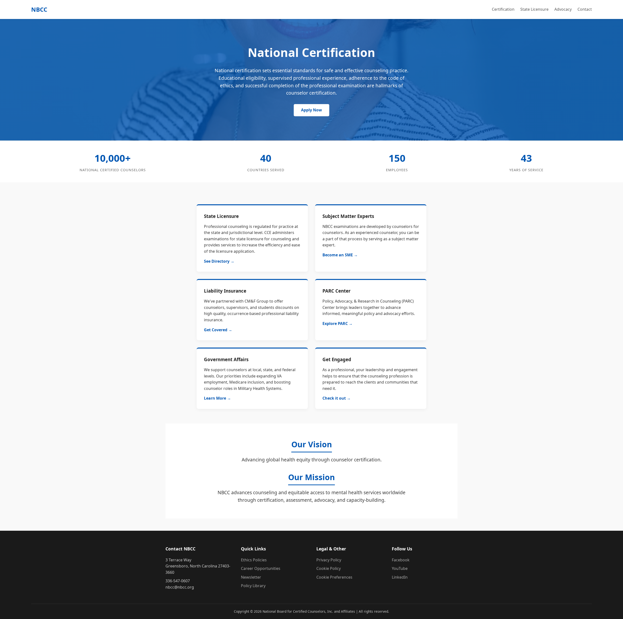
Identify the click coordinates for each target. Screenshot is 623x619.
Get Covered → (218, 329)
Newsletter (251, 577)
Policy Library (253, 585)
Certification (503, 9)
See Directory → (219, 261)
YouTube (400, 568)
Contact (584, 9)
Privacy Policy (328, 560)
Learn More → (217, 398)
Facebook (401, 560)
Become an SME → (340, 255)
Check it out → (336, 398)
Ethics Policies (254, 560)
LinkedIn (400, 577)
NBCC (39, 9)
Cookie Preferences (334, 577)
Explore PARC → (337, 323)
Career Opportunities (260, 568)
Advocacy (563, 9)
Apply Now (311, 110)
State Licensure (534, 9)
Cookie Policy (328, 568)
